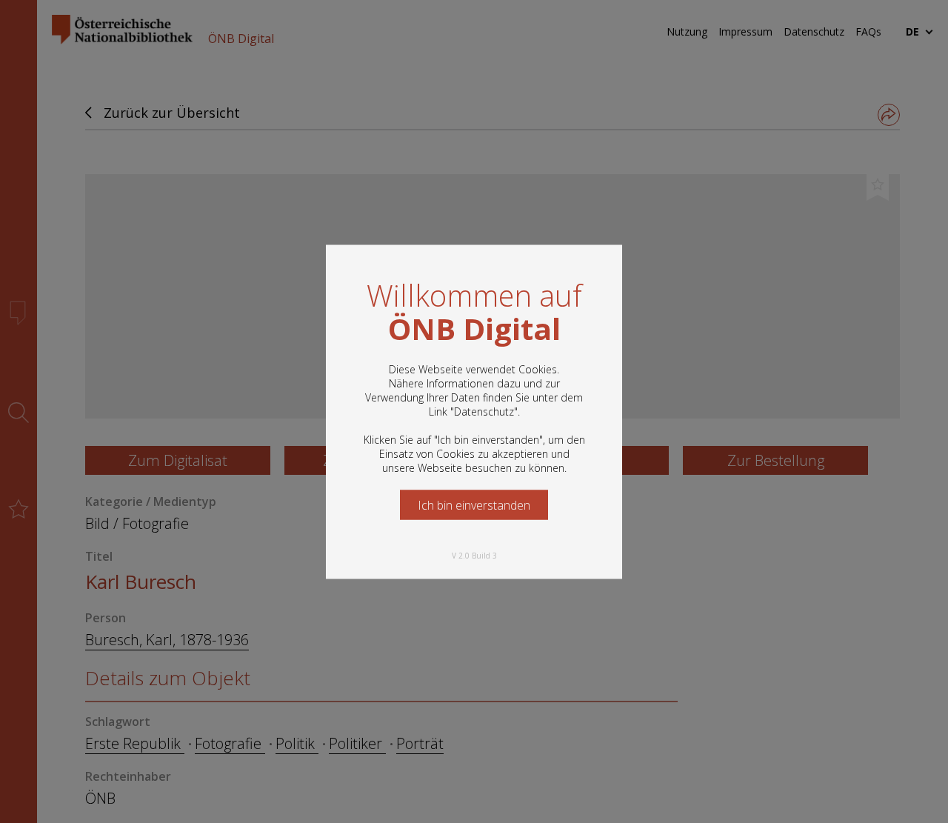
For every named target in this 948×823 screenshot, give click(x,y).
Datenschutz (484, 411)
